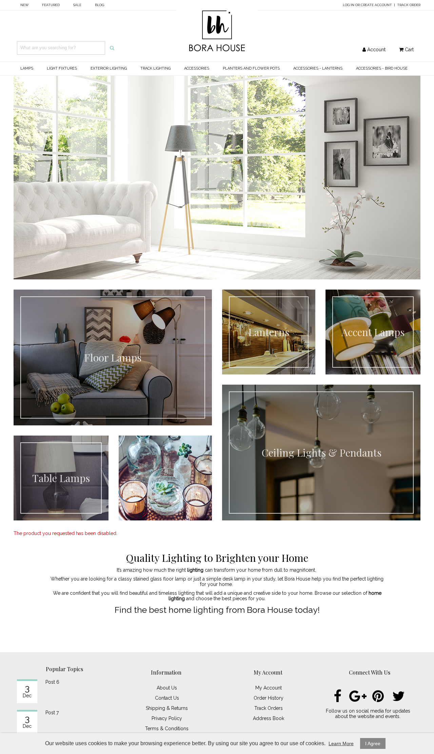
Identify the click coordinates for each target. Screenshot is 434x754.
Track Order (408, 5)
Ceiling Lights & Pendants (321, 452)
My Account (268, 688)
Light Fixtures (62, 68)
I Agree (372, 743)
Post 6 (52, 682)
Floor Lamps (112, 357)
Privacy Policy (167, 718)
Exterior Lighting (109, 68)
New (24, 5)
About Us (167, 688)
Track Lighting (155, 68)
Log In (348, 5)
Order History (268, 698)
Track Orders (268, 708)
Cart (408, 49)
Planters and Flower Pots (251, 68)
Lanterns (268, 332)
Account (376, 49)
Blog (99, 5)
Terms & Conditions (167, 728)
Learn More (341, 743)
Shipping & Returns (167, 708)
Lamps (26, 68)
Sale (77, 5)
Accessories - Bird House (382, 68)
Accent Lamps (373, 332)
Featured (51, 5)
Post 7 (52, 712)
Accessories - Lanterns (317, 68)
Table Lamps (61, 478)
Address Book (268, 718)
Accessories (196, 68)
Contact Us (167, 698)
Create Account (376, 5)
